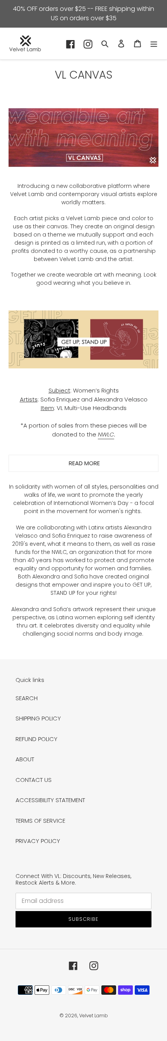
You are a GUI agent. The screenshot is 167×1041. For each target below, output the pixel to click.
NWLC (106, 434)
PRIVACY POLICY (38, 841)
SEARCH (27, 698)
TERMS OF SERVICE (40, 821)
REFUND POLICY (36, 739)
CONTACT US (34, 780)
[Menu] (154, 43)
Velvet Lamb (93, 1015)
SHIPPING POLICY (38, 718)
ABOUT (25, 759)
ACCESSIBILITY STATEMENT (50, 800)
